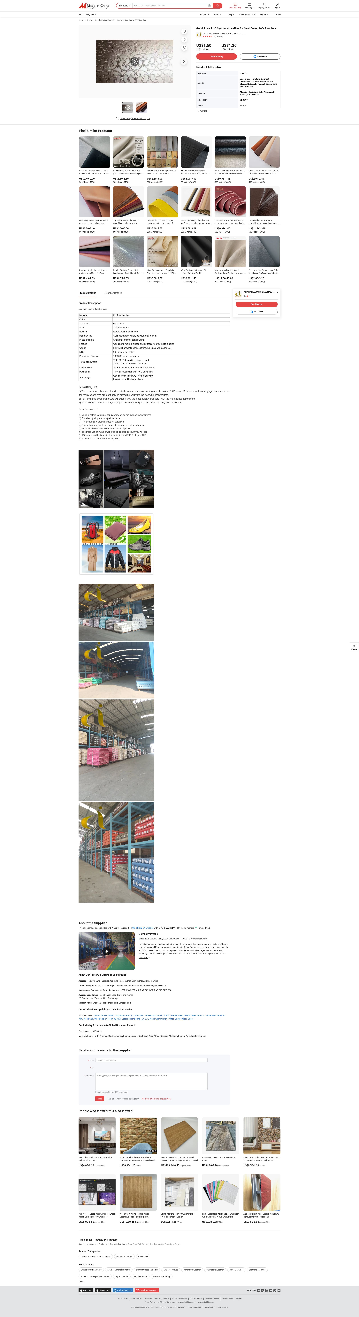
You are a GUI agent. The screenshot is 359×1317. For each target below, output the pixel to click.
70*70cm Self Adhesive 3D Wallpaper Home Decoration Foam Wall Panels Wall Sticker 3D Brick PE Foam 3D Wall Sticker (137, 1160)
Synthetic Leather (124, 20)
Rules (278, 14)
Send (100, 1098)
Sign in (277, 7)
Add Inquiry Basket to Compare (135, 118)
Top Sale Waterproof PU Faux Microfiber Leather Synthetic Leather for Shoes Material (126, 222)
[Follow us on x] (262, 1290)
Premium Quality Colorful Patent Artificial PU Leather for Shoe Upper (196, 222)
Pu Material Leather (215, 1269)
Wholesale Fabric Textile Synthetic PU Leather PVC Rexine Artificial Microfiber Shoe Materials (229, 172)
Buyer (216, 14)
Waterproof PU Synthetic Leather (95, 1276)
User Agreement (195, 1307)
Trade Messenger (123, 1290)
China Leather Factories (91, 1269)
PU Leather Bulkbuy (161, 1276)
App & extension (246, 14)
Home (81, 20)
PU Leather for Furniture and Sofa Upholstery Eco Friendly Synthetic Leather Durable (263, 272)
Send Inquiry (216, 56)
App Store (85, 1290)
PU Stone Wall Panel (212, 1015)
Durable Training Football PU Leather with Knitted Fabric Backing (128, 271)
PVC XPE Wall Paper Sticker (154, 1018)
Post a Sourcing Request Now (156, 1098)
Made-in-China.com (167, 1302)
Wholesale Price (196, 1299)
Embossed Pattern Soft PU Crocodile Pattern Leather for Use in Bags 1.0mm (264, 222)
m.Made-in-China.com (186, 1302)
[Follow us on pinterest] (274, 1290)
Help (230, 14)
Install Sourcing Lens (148, 1290)
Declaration (209, 1307)
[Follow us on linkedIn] (279, 1290)
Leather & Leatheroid (104, 20)
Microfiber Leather (124, 1256)
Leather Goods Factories (147, 1269)
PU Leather (143, 1256)
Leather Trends (140, 1276)
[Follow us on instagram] (266, 1290)
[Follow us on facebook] (258, 1290)
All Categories (88, 14)
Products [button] (123, 5)
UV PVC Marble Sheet (173, 1015)
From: (91, 1060)
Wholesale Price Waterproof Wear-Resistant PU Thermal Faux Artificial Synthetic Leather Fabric (161, 172)
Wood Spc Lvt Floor (103, 1018)
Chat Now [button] (262, 56)
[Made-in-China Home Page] (94, 6)
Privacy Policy (222, 1307)
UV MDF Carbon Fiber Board (126, 1018)
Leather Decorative (257, 1269)
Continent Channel (212, 1299)
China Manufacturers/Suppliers (157, 1299)
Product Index (227, 1299)
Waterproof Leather (192, 1269)
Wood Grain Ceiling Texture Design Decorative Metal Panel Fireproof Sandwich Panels (134, 1216)
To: (92, 1067)
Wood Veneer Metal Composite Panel (112, 1015)
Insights (239, 1299)
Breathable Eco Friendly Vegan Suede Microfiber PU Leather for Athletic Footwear (161, 222)
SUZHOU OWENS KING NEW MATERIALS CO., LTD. (224, 33)
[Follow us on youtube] (270, 1290)
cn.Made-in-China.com (205, 1302)
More (81, 1281)
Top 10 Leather (121, 1276)
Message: (90, 1075)
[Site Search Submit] (217, 6)
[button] (209, 5)
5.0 (247, 296)
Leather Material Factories (118, 1269)
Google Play (102, 1290)
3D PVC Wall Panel (193, 1015)
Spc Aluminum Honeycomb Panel (146, 1015)
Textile (89, 20)
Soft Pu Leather (236, 1269)
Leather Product (171, 1269)
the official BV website (142, 927)
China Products (136, 1299)
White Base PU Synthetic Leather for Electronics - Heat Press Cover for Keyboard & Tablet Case (93, 172)
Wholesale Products (179, 1299)
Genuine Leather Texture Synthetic (96, 1256)
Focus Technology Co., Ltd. (160, 1307)
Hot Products (123, 1299)
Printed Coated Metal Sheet (180, 1018)
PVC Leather (140, 20)
